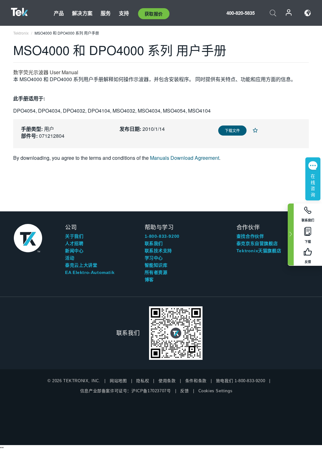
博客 (149, 279)
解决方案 (82, 13)
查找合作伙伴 (250, 236)
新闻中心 (74, 250)
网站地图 (118, 380)
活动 (69, 257)
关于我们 (74, 236)
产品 (59, 13)
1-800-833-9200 (162, 236)
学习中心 (154, 257)
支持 (124, 13)
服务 (106, 13)
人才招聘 (74, 243)
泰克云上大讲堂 (81, 265)
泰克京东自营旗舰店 (257, 243)
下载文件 (232, 130)
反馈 (184, 390)
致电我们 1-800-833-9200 (240, 380)
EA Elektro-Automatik (89, 272)
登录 (289, 13)
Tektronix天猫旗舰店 (258, 250)
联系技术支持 (158, 250)
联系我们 (154, 243)
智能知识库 (156, 265)
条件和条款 (196, 380)
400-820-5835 (240, 12)
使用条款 (166, 380)
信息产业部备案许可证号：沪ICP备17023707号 (125, 390)
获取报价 (154, 13)
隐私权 (142, 380)
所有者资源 (156, 272)
